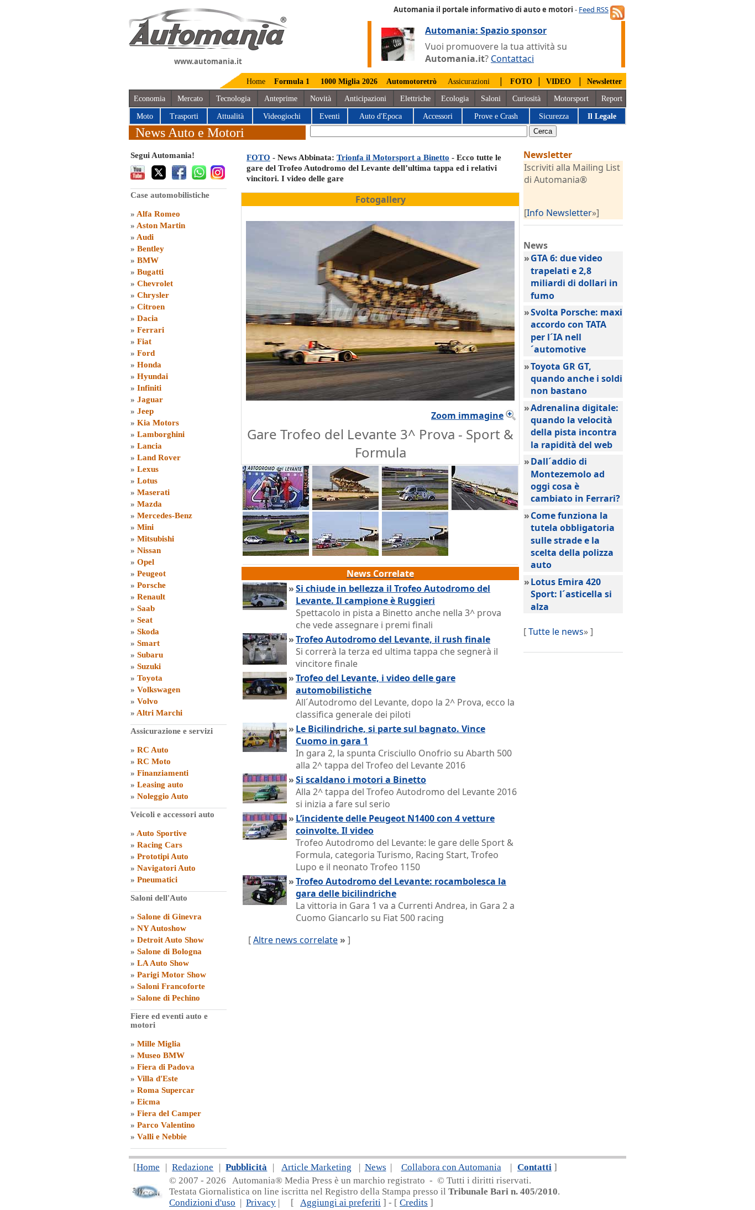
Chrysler (153, 295)
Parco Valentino (166, 1124)
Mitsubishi (155, 538)
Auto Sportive (162, 833)
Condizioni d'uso (202, 1202)
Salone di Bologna (169, 951)
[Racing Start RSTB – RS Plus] (276, 507)
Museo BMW (161, 1055)
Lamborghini (161, 434)
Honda (149, 364)
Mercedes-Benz (164, 515)
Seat (145, 619)
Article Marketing (316, 1167)
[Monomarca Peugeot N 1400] (415, 552)
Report (611, 98)
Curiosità (526, 98)
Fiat (144, 341)
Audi (145, 237)
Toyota (149, 678)
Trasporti (184, 116)
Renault (151, 596)
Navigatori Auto (166, 868)
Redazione (192, 1167)
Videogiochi (282, 116)
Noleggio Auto (162, 796)
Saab (146, 608)
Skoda (148, 631)
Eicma (148, 1101)
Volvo (147, 701)
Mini (145, 527)
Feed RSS (594, 9)
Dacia (147, 318)
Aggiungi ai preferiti (340, 1202)
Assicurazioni (469, 81)
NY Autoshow (161, 928)
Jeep (145, 411)
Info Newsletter (559, 213)
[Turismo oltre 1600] (485, 507)
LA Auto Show (163, 963)
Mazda (149, 503)
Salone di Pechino (168, 997)
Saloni (491, 98)
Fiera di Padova (166, 1066)
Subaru (150, 654)
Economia (149, 98)
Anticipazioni (365, 98)
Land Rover (159, 457)
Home (256, 81)
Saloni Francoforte (171, 986)
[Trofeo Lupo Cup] (345, 552)
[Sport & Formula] (345, 507)
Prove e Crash (496, 116)
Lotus (147, 480)
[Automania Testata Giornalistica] (208, 47)
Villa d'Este (157, 1078)
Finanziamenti (162, 773)
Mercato (190, 98)
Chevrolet (155, 283)
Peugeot (151, 573)
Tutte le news (556, 631)
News (375, 1167)
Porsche (151, 585)
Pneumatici (157, 879)
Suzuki (149, 666)
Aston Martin (161, 225)
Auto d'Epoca (380, 116)
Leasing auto (160, 784)
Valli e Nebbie (162, 1136)
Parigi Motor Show (171, 974)
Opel (145, 561)
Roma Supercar (166, 1090)
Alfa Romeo (158, 213)
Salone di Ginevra (169, 916)
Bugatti (150, 271)
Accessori (438, 116)
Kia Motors (158, 422)
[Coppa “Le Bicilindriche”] (415, 507)
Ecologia (455, 98)
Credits (414, 1202)
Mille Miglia (159, 1043)
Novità (320, 98)
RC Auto (153, 749)
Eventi (329, 116)
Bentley (150, 248)
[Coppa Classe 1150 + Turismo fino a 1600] (276, 552)
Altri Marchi (159, 712)
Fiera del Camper (169, 1113)
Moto (145, 116)
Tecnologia (233, 98)
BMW (148, 260)
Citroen (151, 306)
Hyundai (152, 376)
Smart (148, 643)
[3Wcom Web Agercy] (146, 1196)
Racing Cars (159, 844)
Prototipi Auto (162, 856)
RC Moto (154, 761)
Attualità (230, 116)
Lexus (148, 469)
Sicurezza (554, 116)
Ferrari (150, 329)
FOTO (258, 157)
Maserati (153, 492)
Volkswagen (158, 689)
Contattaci (512, 58)
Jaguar (150, 399)
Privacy (261, 1202)
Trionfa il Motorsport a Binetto (393, 157)
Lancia (149, 445)
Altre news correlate (295, 940)
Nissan (149, 550)
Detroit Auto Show (170, 939)
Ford (146, 353)
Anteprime (280, 98)
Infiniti (149, 387)
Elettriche (415, 98)
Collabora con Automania (451, 1167)
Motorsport (571, 98)
